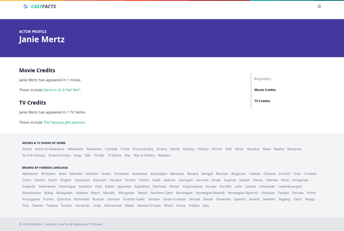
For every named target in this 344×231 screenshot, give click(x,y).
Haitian (244, 180)
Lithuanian (267, 186)
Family (175, 149)
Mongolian (126, 193)
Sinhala (194, 199)
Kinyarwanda (192, 186)
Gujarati (230, 180)
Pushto (48, 199)
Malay (48, 193)
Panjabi (283, 193)
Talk (88, 155)
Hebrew (272, 180)
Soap (77, 155)
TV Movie (114, 155)
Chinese (270, 173)
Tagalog (284, 199)
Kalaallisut (142, 186)
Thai (25, 205)
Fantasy (188, 149)
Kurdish (226, 186)
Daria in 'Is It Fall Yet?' (61, 89)
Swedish (269, 199)
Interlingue (67, 186)
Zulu (206, 205)
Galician (170, 180)
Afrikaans (48, 173)
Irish (98, 186)
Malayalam (64, 193)
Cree (297, 173)
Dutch (52, 180)
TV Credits (262, 101)
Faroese (116, 180)
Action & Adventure (49, 149)
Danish (39, 180)
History (203, 149)
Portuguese (31, 199)
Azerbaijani (158, 173)
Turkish (66, 205)
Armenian (121, 173)
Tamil (298, 199)
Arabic (106, 173)
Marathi (109, 193)
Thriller (99, 155)
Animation (94, 149)
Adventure (75, 149)
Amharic (92, 173)
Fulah (156, 180)
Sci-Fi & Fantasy (33, 155)
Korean (211, 186)
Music (239, 149)
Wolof (168, 205)
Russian (98, 199)
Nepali (142, 193)
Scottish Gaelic (134, 199)
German (202, 180)
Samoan (114, 199)
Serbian (154, 199)
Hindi (285, 180)
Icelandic (29, 186)
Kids (229, 149)
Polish (311, 193)
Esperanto (82, 180)
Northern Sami (161, 193)
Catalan (254, 173)
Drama (162, 149)
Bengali (207, 173)
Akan (62, 173)
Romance (294, 149)
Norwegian (184, 193)
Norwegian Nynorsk (243, 193)
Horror (217, 149)
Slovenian (223, 199)
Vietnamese (113, 205)
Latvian (250, 186)
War (128, 155)
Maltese (82, 193)
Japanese (124, 186)
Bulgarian (238, 173)
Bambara (177, 173)
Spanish (240, 199)
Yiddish (194, 205)
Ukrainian (82, 205)
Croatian (310, 173)
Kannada (159, 186)
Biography (262, 78)
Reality (279, 149)
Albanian (76, 173)
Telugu (310, 199)
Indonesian (47, 186)
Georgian (186, 180)
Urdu (97, 205)
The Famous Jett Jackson (64, 122)
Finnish (130, 180)
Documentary (143, 149)
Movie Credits (265, 90)
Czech (26, 180)
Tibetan (37, 205)
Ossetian (268, 193)
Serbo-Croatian (174, 199)
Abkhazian (30, 173)
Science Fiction (60, 155)
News (267, 149)
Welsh (129, 205)
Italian (109, 186)
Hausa (258, 180)
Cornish (284, 173)
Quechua (64, 199)
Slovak (208, 199)
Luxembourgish (290, 186)
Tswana (52, 205)
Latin (238, 186)
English (66, 180)
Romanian (81, 199)
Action (27, 149)
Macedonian (31, 193)
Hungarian (300, 180)
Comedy (111, 149)
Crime (125, 149)
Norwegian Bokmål (210, 193)
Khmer (174, 186)
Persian (298, 193)
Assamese (139, 173)
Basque (192, 173)
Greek (216, 180)
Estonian (100, 180)
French (144, 180)
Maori (95, 193)
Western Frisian (149, 205)
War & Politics (144, 155)
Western (164, 155)
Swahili (254, 199)
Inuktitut (85, 186)
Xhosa (180, 205)
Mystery (253, 149)
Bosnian (222, 173)
